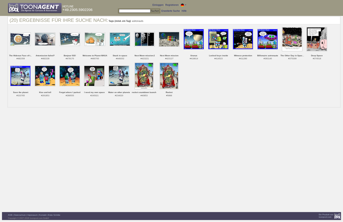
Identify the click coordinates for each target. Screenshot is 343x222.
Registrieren (172, 5)
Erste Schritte (54, 215)
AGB (10, 215)
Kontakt (42, 215)
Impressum (32, 215)
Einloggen (158, 5)
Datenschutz (20, 215)
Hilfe (184, 11)
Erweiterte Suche (170, 11)
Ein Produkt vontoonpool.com (326, 215)
